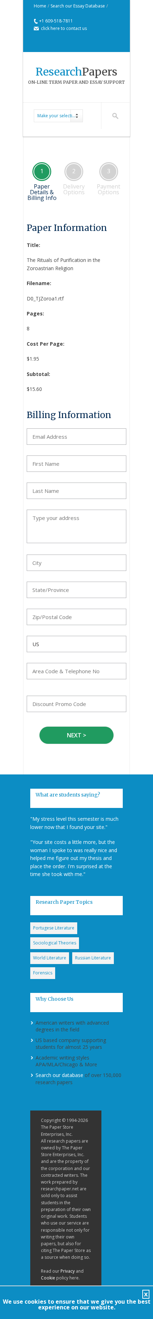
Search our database (59, 1075)
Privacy (67, 1271)
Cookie (48, 1278)
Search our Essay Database (78, 6)
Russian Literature (93, 958)
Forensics (42, 973)
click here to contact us (64, 28)
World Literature (49, 958)
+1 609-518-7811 (56, 21)
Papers (76, 71)
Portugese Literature (53, 928)
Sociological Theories (54, 943)
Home (40, 6)
